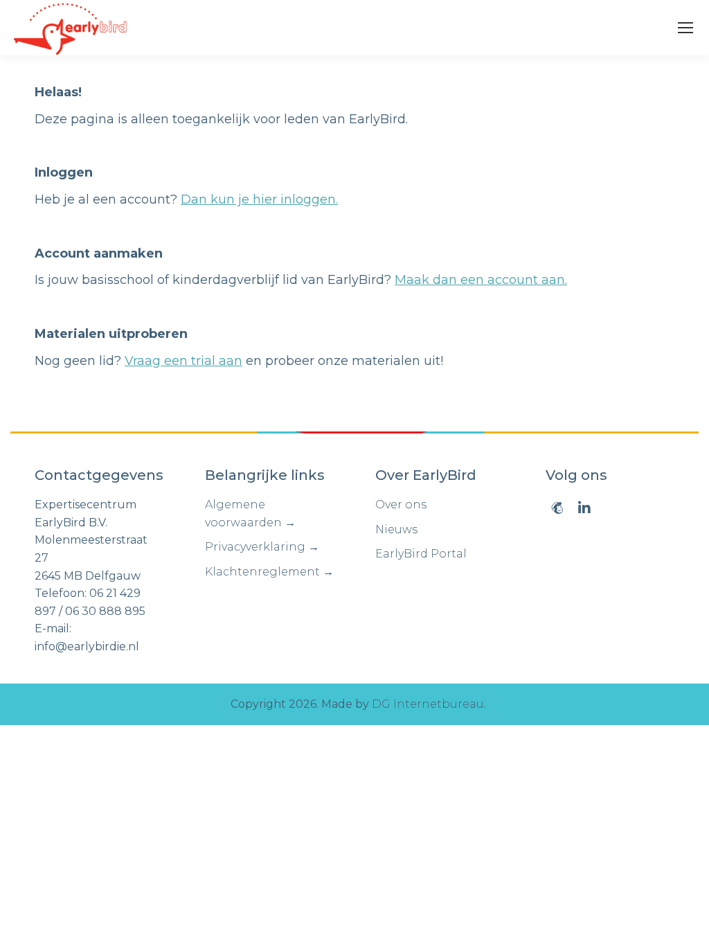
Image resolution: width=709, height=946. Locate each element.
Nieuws (396, 529)
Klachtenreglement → (269, 571)
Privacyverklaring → (262, 546)
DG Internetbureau (428, 704)
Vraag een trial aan (183, 360)
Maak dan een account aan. (481, 279)
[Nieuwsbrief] (557, 507)
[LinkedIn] (584, 507)
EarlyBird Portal (421, 553)
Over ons (401, 504)
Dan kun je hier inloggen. (259, 199)
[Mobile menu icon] (685, 27)
